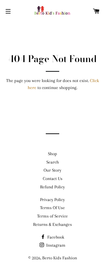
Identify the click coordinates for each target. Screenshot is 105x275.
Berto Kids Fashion (59, 257)
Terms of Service (52, 216)
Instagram (55, 245)
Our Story (52, 170)
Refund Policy (52, 186)
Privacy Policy (52, 199)
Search (52, 162)
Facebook (55, 237)
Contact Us (52, 178)
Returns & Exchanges (52, 224)
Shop (52, 153)
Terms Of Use (52, 207)
